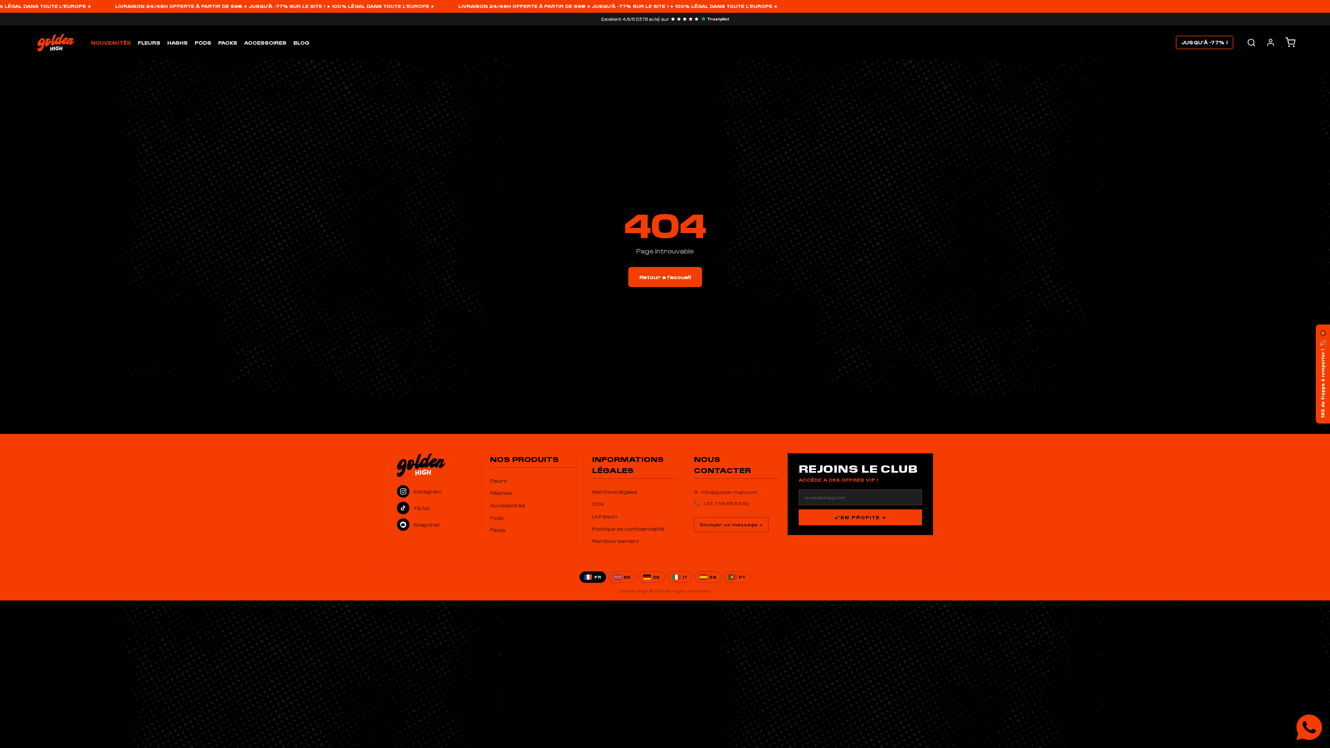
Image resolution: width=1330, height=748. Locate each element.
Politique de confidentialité (628, 529)
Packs (227, 42)
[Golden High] (435, 465)
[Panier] (1290, 42)
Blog (301, 42)
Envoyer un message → (731, 524)
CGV (598, 504)
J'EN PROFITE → (860, 517)
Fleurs (149, 42)
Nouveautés (111, 42)
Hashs (177, 42)
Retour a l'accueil (665, 277)
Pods (203, 42)
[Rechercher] (1251, 42)
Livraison (604, 516)
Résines (501, 493)
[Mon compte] (1270, 42)
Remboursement (615, 541)
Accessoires (265, 42)
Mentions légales (614, 492)
